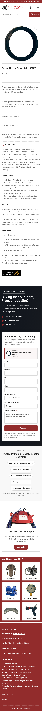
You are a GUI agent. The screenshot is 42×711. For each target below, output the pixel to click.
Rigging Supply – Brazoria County (13, 675)
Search (36, 14)
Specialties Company (23, 708)
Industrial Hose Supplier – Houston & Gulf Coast (19, 666)
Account (5, 699)
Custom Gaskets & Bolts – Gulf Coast (15, 669)
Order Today (21, 547)
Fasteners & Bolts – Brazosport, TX (14, 678)
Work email (8, 378)
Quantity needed (9, 394)
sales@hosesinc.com (14, 638)
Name (6, 361)
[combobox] (21, 14)
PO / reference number (11, 402)
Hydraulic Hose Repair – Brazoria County (16, 672)
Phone (6, 386)
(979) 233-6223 (19, 634)
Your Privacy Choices (9, 664)
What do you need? (10, 410)
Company (7, 369)
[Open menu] (38, 7)
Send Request (21, 428)
